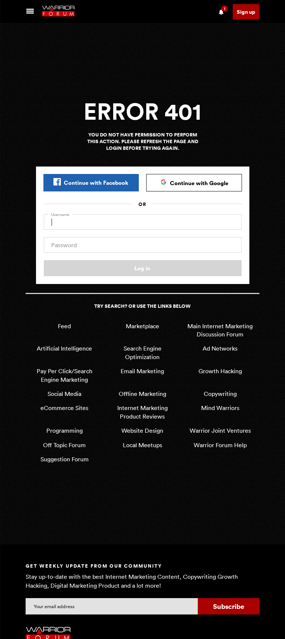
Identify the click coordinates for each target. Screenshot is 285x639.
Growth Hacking (220, 371)
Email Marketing (142, 371)
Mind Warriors (220, 408)
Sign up (246, 12)
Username (60, 214)
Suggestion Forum (64, 459)
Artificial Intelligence (64, 348)
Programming (64, 430)
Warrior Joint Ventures (220, 430)
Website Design (142, 430)
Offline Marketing (142, 393)
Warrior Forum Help (220, 445)
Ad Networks (220, 348)
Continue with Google (199, 183)
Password (64, 245)
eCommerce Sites (64, 408)
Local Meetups (142, 445)
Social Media (64, 393)
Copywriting (220, 393)
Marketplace (142, 326)
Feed (64, 326)
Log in (142, 268)
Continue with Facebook (96, 182)
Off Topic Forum (64, 445)
